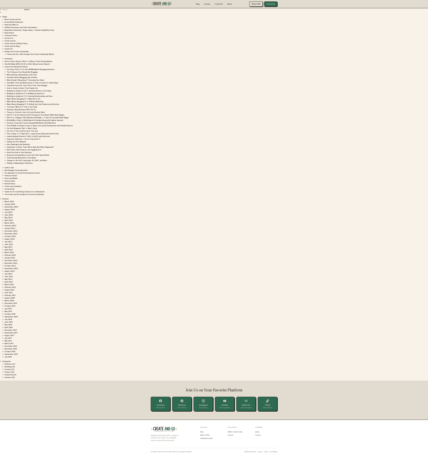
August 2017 (9, 335)
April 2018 (8, 327)
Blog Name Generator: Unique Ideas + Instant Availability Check (29, 30)
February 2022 (10, 287)
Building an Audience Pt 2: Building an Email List (25, 93)
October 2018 (9, 314)
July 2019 (8, 309)
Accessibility (273, 452)
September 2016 (11, 354)
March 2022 (9, 284)
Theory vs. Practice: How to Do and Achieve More (26, 112)
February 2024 (10, 226)
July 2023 (8, 242)
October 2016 (9, 351)
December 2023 (10, 231)
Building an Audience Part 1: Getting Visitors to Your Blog (29, 91)
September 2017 (11, 333)
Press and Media (10, 178)
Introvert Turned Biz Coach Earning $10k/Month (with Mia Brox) (31, 123)
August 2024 (9, 209)
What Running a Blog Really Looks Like (22, 75)
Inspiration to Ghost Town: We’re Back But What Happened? (30, 147)
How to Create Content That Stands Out (22, 88)
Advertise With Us (11, 25)
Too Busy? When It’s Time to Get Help (22, 107)
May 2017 (8, 341)
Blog (198, 4)
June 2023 (8, 244)
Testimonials (9, 189)
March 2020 (9, 301)
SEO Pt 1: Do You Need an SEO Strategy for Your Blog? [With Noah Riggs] (35, 115)
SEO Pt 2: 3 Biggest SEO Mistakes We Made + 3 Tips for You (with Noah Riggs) (38, 118)
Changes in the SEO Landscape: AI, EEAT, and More (27, 160)
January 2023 (9, 258)
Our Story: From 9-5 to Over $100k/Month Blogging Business (31, 69)
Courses (207, 4)
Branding (7, 367)
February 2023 (10, 255)
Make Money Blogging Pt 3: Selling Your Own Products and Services (33, 104)
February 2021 (10, 295)
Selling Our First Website (16, 142)
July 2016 (8, 357)
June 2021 (8, 292)
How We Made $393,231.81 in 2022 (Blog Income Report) (27, 64)
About (229, 4)
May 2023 (8, 247)
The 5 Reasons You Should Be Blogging (22, 72)
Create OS (219, 4)
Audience (8, 364)
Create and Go (10, 41)
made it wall (9, 168)
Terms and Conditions (13, 186)
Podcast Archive (10, 176)
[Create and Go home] (162, 4)
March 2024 (9, 223)
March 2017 (9, 343)
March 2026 (9, 201)
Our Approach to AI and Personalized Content (22, 173)
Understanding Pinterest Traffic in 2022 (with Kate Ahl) (28, 136)
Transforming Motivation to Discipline (21, 158)
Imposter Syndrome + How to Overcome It (23, 139)
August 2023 (9, 239)
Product (7, 372)
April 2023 (8, 250)
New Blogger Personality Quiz (16, 170)
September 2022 (11, 268)
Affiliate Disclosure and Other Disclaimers (20, 27)
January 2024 (9, 228)
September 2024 (11, 207)
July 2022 (8, 274)
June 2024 (8, 215)
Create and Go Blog (12, 46)
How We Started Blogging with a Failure (22, 77)
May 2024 (8, 218)
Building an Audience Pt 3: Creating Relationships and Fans (29, 96)
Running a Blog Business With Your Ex (21, 109)
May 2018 (8, 325)
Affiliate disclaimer (250, 452)
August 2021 (9, 290)
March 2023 (9, 252)
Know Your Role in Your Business (19, 152)
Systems (7, 377)
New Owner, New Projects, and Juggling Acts (24, 150)
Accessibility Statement (13, 22)
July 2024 (8, 212)
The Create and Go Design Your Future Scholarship (24, 194)
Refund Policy (9, 184)
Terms (266, 452)
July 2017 (8, 338)
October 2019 (9, 306)
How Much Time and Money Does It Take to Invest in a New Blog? (32, 83)
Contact (258, 435)
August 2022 (9, 271)
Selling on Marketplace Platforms (20, 163)
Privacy (260, 452)
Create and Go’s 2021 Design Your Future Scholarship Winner (30, 54)
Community (270, 4)
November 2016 (10, 349)
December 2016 (10, 346)
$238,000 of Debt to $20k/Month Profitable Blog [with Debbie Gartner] (35, 120)
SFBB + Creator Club (235, 432)
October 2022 (10, 266)
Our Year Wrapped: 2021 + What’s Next (22, 128)
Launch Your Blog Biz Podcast (16, 67)
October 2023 (10, 236)
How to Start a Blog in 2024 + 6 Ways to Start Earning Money (28, 61)
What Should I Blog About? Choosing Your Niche (25, 80)
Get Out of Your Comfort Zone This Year (22, 131)
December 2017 (10, 330)
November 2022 (10, 263)
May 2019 (8, 311)
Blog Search (9, 33)
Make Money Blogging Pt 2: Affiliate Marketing (25, 101)
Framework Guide (206, 438)
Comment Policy (10, 35)
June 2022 (8, 276)
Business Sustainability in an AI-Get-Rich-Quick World (28, 155)
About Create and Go (12, 19)
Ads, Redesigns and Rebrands (18, 144)
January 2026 (9, 204)
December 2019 (10, 303)
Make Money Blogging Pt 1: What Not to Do (23, 99)
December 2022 (10, 260)
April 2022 (8, 282)
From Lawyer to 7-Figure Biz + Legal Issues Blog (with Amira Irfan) (33, 134)
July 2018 (8, 319)
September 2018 (11, 317)
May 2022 (8, 279)
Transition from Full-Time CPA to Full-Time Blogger (27, 85)
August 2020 (9, 298)
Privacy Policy (9, 181)
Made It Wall (256, 4)
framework (8, 59)
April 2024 (8, 220)
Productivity (9, 375)
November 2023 (10, 234)
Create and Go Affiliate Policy (16, 43)
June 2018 (8, 322)
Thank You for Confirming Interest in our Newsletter (24, 192)
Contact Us (8, 38)
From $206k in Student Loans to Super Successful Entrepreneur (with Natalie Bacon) (40, 126)
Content (7, 369)
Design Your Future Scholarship (16, 51)
